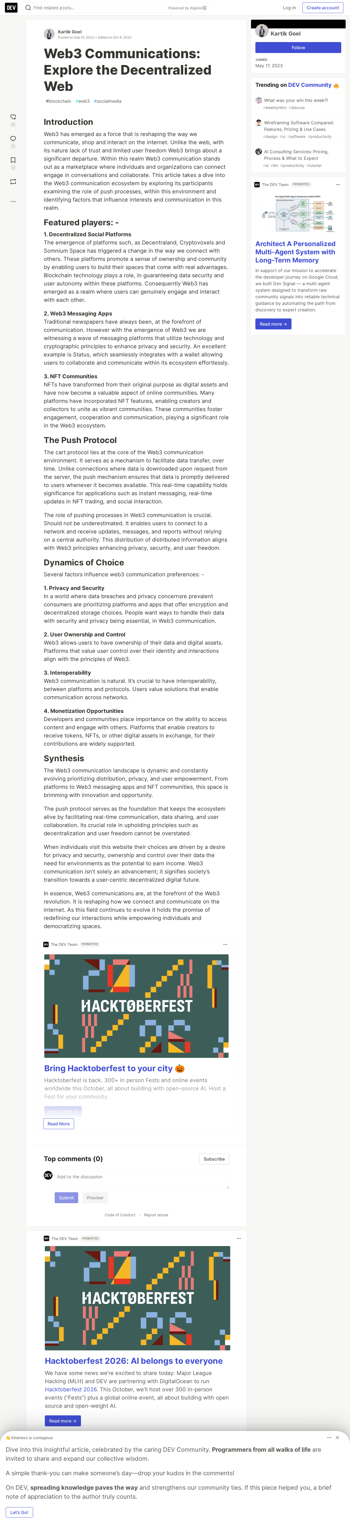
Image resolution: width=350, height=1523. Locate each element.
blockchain (58, 101)
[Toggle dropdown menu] (225, 944)
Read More (59, 1123)
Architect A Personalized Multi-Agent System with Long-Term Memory (295, 252)
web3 (82, 101)
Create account (323, 7)
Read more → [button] (63, 1421)
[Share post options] (13, 201)
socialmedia (107, 101)
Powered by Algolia (185, 8)
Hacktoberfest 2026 (71, 1389)
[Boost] (13, 181)
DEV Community (310, 85)
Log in (289, 7)
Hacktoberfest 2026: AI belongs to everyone (134, 1361)
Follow (298, 47)
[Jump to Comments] (13, 141)
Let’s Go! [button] (19, 1512)
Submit (66, 1197)
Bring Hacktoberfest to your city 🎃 (114, 1068)
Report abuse (156, 1214)
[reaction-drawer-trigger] (13, 119)
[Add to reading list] (13, 163)
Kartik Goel (69, 31)
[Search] (28, 8)
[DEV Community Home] (11, 7)
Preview (95, 1197)
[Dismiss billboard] (337, 1437)
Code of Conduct (120, 1214)
